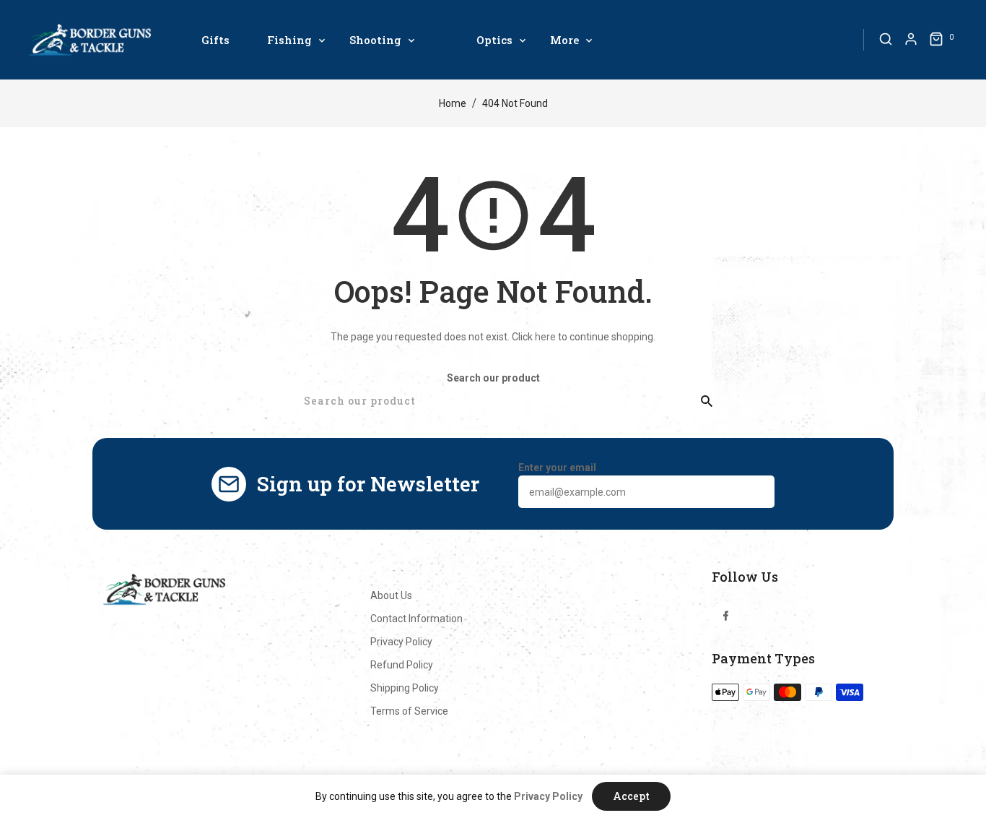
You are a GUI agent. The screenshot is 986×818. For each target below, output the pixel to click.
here (545, 337)
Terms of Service (409, 711)
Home (452, 103)
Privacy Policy (401, 641)
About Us (391, 595)
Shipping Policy (404, 688)
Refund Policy (401, 665)
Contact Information (416, 618)
